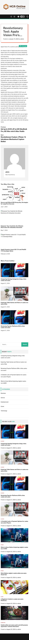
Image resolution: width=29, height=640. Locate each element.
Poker (2, 544)
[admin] (14, 158)
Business (3, 393)
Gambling (3, 622)
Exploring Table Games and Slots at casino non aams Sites (14, 303)
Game (2, 406)
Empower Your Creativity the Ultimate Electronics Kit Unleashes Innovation (12, 226)
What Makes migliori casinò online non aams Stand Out (13, 573)
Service (3, 397)
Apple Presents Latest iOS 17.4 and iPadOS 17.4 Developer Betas (13, 250)
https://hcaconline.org (10, 174)
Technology (4, 411)
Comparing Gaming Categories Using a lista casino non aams (13, 279)
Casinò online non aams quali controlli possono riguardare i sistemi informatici (14, 625)
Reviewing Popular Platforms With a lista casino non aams (13, 326)
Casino (2, 441)
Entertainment (4, 402)
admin (22, 39)
